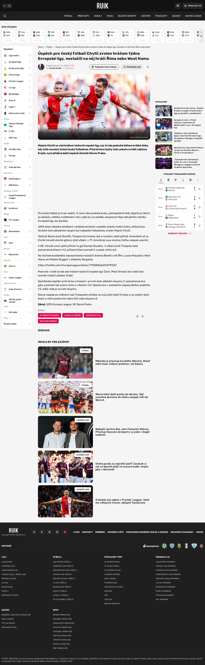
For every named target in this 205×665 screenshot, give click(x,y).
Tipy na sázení (8, 623)
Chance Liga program (166, 566)
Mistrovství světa (10, 595)
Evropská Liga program (167, 570)
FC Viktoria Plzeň (112, 570)
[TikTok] (49, 532)
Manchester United (113, 587)
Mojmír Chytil (93, 315)
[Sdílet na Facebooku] (137, 316)
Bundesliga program (165, 587)
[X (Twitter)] (42, 532)
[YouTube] (65, 532)
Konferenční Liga (10, 570)
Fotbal (49, 47)
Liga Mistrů (7, 562)
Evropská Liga (8, 566)
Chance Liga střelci (62, 574)
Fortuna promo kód (62, 636)
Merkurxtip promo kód (63, 623)
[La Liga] (175, 179)
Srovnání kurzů (9, 627)
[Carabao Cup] (168, 179)
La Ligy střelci (60, 583)
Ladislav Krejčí (72, 315)
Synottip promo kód (62, 627)
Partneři (6, 546)
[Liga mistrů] (190, 179)
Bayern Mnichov (111, 604)
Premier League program (167, 579)
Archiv (199, 532)
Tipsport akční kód (62, 640)
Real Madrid (110, 579)
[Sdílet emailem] (147, 316)
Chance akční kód (61, 644)
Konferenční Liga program (168, 574)
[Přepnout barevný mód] (7, 5)
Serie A (5, 591)
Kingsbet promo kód (62, 619)
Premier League (9, 579)
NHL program (162, 599)
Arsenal (108, 591)
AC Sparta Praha (112, 562)
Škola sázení (8, 619)
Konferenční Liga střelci (65, 570)
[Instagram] (57, 532)
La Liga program (163, 583)
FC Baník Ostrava (112, 574)
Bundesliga (7, 587)
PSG (106, 595)
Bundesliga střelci (62, 587)
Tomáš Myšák (54, 68)
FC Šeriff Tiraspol (49, 315)
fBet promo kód (60, 648)
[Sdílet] (147, 66)
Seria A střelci (60, 591)
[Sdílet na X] (142, 316)
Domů (40, 47)
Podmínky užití (115, 532)
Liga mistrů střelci (62, 562)
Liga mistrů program (165, 562)
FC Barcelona (110, 583)
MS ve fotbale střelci (63, 599)
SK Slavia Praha (48, 321)
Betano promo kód (61, 615)
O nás (77, 532)
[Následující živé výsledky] (199, 36)
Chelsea (108, 599)
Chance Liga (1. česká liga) (14, 574)
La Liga (5, 583)
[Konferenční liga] (161, 179)
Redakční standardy (182, 532)
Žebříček (100, 532)
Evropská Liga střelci (63, 566)
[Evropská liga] (183, 179)
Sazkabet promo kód (62, 631)
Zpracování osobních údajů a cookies (147, 532)
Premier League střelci (64, 579)
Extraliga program (165, 595)
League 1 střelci (60, 595)
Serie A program (163, 591)
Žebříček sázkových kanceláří (16, 615)
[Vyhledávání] (5, 16)
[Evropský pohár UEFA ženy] (197, 179)
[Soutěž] (178, 6)
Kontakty (87, 532)
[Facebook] (34, 532)
